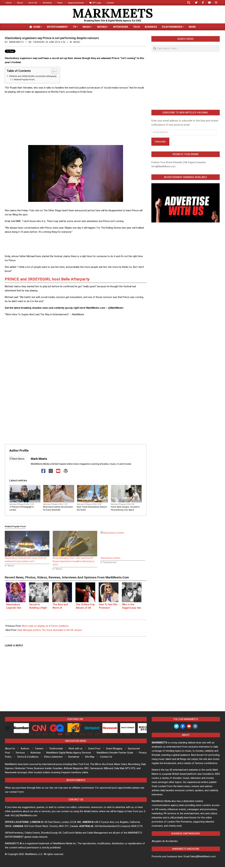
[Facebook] (43, 471)
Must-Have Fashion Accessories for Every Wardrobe (58, 508)
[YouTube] (58, 471)
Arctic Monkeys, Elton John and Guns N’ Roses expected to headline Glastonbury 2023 (73, 561)
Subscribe (160, 141)
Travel (104, 501)
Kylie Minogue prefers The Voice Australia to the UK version (49, 630)
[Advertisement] (76, 119)
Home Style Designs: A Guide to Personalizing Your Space (125, 508)
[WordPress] (66, 471)
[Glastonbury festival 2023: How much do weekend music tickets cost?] (27, 543)
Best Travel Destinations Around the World (92, 508)
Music (76, 42)
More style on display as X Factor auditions (45, 625)
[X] (36, 471)
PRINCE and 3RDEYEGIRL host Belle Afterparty (32, 76)
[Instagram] (51, 471)
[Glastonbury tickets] (122, 543)
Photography (35, 501)
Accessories (68, 501)
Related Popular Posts (24, 79)
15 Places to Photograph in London (21, 508)
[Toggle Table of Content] (52, 71)
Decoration (137, 501)
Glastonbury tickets (110, 558)
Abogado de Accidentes (165, 841)
